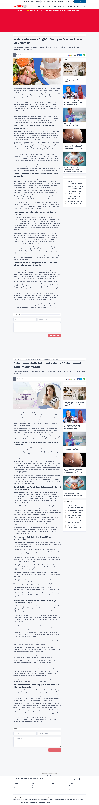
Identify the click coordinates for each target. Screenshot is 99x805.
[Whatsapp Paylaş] (84, 55)
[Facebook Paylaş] (78, 55)
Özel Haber (76, 6)
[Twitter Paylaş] (81, 55)
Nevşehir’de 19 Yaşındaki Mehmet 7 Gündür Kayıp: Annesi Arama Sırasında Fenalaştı (50, 10)
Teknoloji (69, 6)
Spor (64, 6)
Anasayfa (16, 35)
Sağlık (43, 6)
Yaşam (55, 6)
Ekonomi (38, 6)
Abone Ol (64, 55)
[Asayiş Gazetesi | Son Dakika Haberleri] (20, 6)
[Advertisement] (49, 22)
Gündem (49, 6)
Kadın (59, 6)
